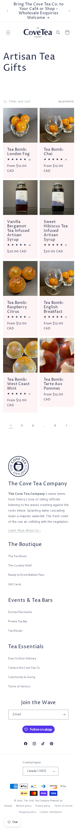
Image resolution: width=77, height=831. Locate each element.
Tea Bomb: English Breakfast (54, 307)
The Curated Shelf (20, 565)
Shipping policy (27, 812)
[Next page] (66, 425)
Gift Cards (14, 584)
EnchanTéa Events (20, 612)
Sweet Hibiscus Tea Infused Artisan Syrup (56, 231)
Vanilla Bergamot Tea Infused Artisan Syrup (18, 231)
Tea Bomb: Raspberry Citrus (17, 307)
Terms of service (63, 806)
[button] (8, 32)
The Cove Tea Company (36, 801)
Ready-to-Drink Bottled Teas (26, 575)
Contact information (51, 812)
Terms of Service (19, 686)
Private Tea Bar (18, 621)
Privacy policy (42, 806)
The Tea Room (17, 556)
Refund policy (24, 806)
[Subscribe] (63, 714)
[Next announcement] (69, 11)
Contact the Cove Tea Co (24, 668)
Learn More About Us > (24, 530)
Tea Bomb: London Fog (18, 151)
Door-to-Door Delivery (22, 658)
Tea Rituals (15, 631)
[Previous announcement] (7, 11)
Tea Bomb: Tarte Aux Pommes (54, 384)
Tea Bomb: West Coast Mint (18, 384)
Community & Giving (21, 677)
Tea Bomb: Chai (54, 151)
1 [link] (10, 425)
